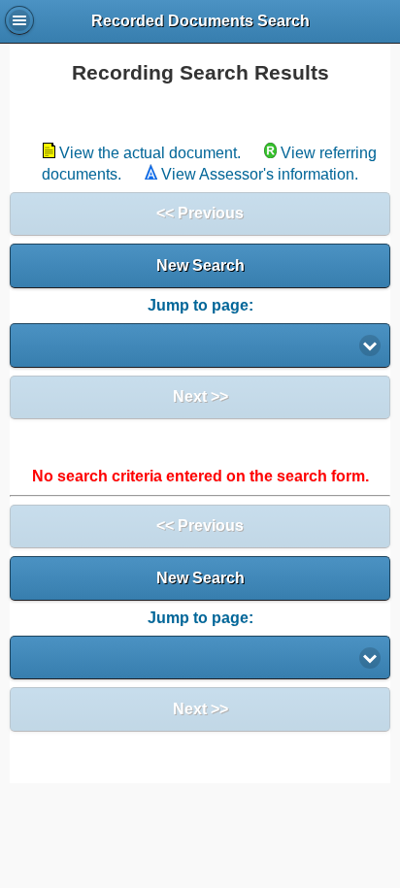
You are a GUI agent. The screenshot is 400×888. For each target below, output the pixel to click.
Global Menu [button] (19, 20)
